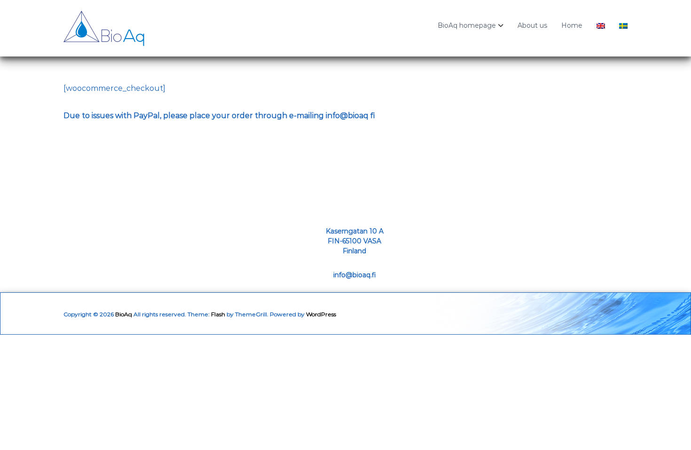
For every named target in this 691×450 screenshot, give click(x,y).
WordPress (321, 314)
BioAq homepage (467, 25)
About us (532, 25)
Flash (218, 314)
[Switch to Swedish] (623, 28)
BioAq (123, 314)
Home (571, 25)
